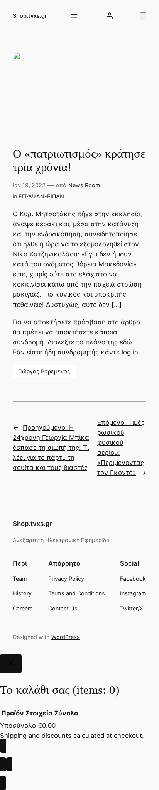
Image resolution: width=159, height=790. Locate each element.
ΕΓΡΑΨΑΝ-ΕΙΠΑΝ (41, 196)
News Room (84, 185)
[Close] (11, 663)
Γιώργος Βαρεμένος (44, 371)
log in (130, 352)
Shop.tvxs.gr (30, 15)
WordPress (65, 637)
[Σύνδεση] (109, 16)
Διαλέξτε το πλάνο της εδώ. (90, 342)
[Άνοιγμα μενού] (74, 15)
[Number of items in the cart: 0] (143, 16)
